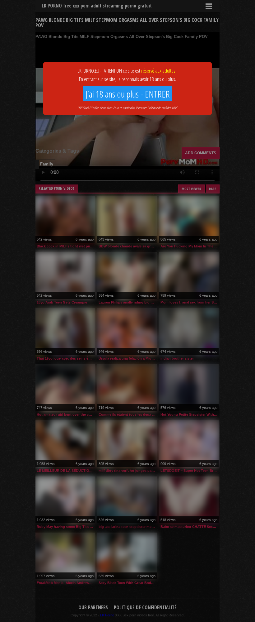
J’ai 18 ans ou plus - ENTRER (128, 94)
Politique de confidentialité (162, 107)
